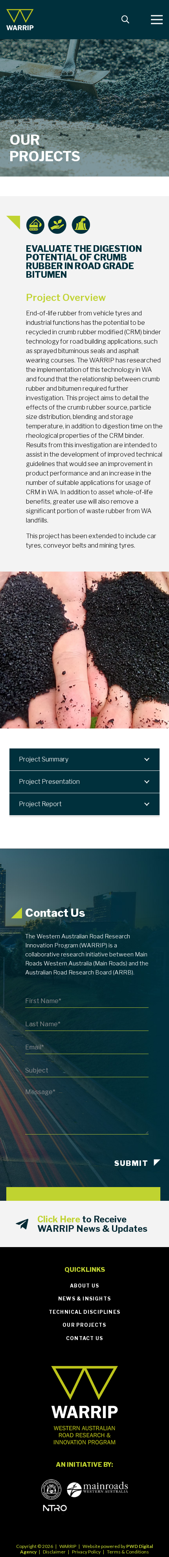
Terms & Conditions (128, 1552)
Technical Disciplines (84, 1312)
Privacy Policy (86, 1552)
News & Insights (84, 1299)
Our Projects (84, 1325)
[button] (125, 19)
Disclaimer (54, 1552)
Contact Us (84, 1338)
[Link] (20, 20)
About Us (84, 1286)
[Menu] (157, 19)
